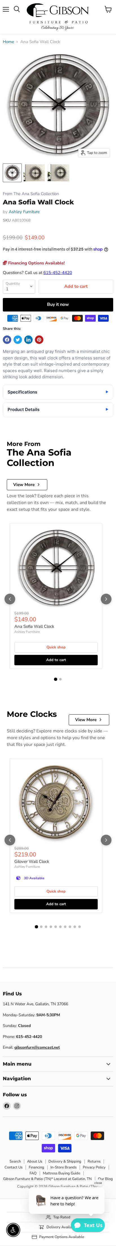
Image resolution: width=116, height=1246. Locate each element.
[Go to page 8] (70, 926)
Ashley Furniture (24, 212)
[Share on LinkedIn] (28, 339)
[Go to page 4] (51, 926)
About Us (34, 1161)
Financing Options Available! (36, 263)
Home (8, 41)
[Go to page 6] (60, 926)
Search (15, 1161)
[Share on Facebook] (7, 339)
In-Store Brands (63, 1167)
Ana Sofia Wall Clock (34, 626)
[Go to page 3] (46, 926)
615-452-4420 (57, 272)
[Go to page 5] (55, 926)
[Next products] (106, 599)
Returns (94, 1161)
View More (24, 484)
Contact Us (14, 1167)
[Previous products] (10, 599)
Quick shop (56, 647)
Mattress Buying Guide (61, 1173)
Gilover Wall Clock (31, 861)
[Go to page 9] (74, 926)
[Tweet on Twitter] (18, 339)
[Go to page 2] (60, 679)
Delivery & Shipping (64, 1161)
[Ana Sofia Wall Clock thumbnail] (12, 173)
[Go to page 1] (55, 679)
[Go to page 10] (79, 926)
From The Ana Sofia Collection (31, 193)
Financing (36, 1167)
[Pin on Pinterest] (39, 339)
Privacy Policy (94, 1167)
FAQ (33, 1173)
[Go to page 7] (65, 926)
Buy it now (58, 304)
